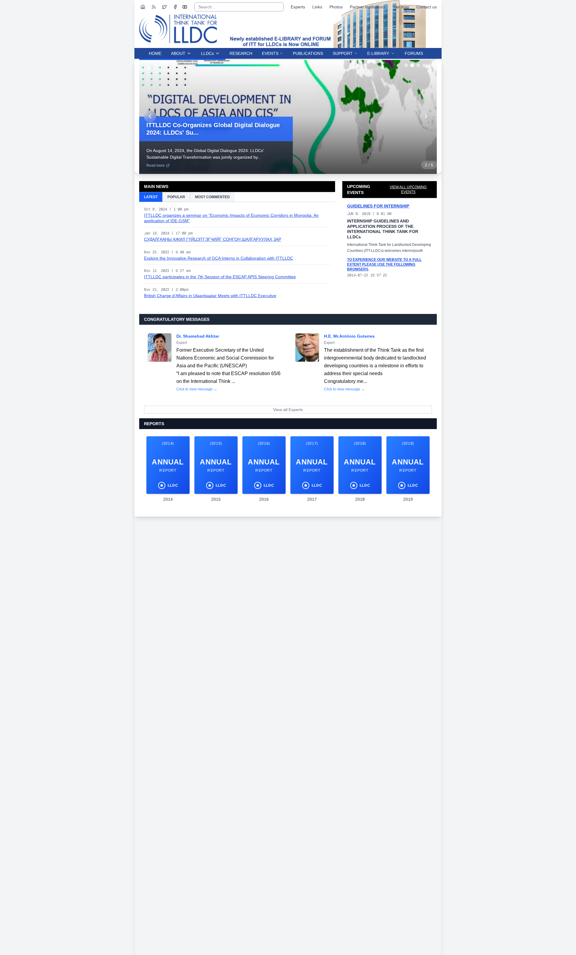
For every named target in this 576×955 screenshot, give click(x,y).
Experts (298, 6)
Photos (336, 6)
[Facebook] (175, 6)
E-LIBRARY (378, 53)
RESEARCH (241, 53)
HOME (155, 53)
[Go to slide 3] (418, 65)
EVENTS (270, 53)
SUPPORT (343, 53)
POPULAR (176, 197)
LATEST (151, 197)
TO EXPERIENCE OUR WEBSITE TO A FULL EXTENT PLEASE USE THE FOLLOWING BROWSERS (384, 264)
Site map (400, 6)
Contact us (426, 6)
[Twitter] (164, 6)
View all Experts (288, 409)
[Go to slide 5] (430, 65)
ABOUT (178, 53)
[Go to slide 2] (412, 65)
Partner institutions (367, 6)
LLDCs (207, 53)
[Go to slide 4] (424, 65)
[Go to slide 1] (406, 65)
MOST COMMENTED (212, 197)
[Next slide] (426, 116)
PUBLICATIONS (308, 53)
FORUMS (414, 53)
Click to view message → (196, 389)
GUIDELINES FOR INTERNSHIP (378, 206)
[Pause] (149, 68)
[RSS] (153, 6)
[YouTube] (184, 6)
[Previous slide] (150, 116)
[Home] (142, 6)
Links (317, 6)
